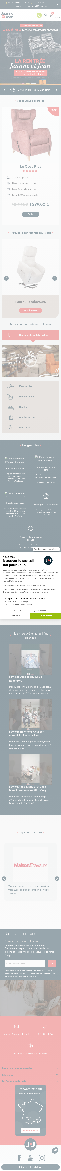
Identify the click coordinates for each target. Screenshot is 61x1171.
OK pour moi (46, 616)
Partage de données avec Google (18, 604)
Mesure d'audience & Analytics (17, 602)
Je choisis (15, 616)
